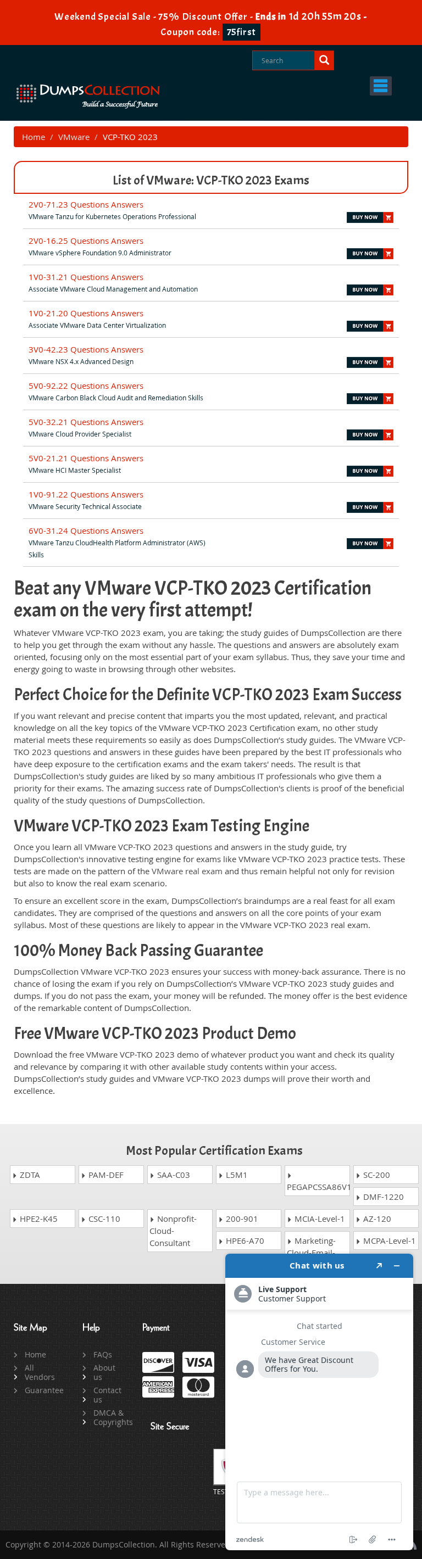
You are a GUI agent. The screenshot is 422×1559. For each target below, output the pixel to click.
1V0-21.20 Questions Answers (86, 313)
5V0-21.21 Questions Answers (86, 457)
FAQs (102, 1354)
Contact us (107, 1394)
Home (33, 136)
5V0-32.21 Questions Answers (86, 421)
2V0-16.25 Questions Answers (86, 240)
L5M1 (236, 1174)
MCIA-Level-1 (318, 1218)
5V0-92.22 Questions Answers (86, 385)
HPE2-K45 (38, 1218)
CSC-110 (103, 1218)
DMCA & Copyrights (109, 1417)
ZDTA (29, 1174)
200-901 (241, 1218)
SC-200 (375, 1174)
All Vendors (40, 1372)
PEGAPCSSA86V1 (318, 1186)
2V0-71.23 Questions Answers (86, 204)
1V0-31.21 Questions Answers (86, 276)
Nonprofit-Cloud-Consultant (173, 1230)
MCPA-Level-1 (388, 1240)
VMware (74, 136)
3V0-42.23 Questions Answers (86, 349)
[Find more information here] (319, 1402)
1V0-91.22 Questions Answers (86, 494)
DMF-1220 (382, 1196)
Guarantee (41, 1390)
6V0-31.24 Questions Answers (86, 530)
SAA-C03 (172, 1174)
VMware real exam (187, 870)
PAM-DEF (105, 1174)
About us (104, 1372)
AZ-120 (376, 1218)
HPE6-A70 (244, 1240)
